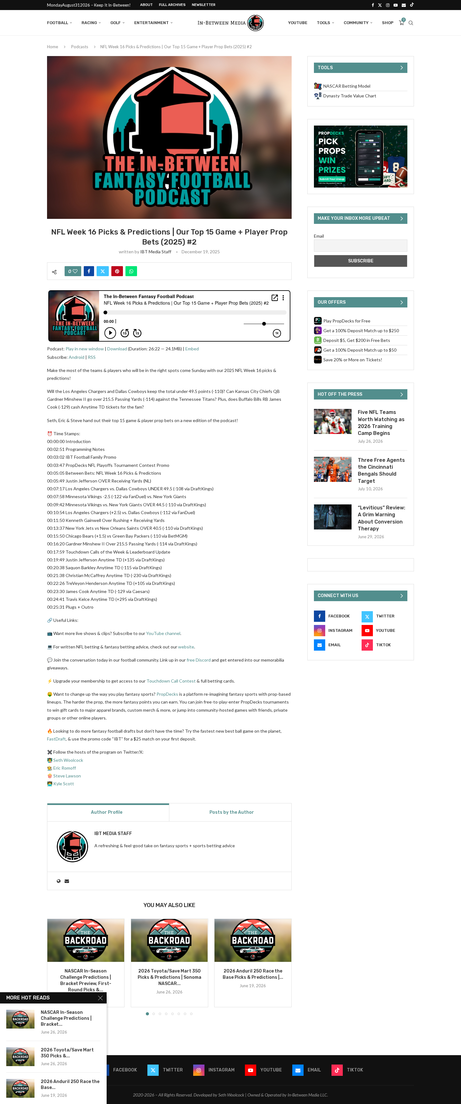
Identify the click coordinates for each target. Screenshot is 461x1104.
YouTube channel (163, 633)
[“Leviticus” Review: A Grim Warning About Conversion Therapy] (333, 516)
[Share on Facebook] (89, 271)
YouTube (297, 22)
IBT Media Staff (155, 251)
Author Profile (106, 812)
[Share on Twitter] (103, 271)
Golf (115, 22)
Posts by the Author (231, 812)
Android (76, 357)
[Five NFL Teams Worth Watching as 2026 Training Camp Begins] (333, 421)
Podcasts (79, 46)
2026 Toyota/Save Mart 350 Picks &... (67, 1053)
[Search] (411, 22)
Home (52, 46)
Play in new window (85, 348)
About (146, 5)
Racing (89, 22)
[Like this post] (75, 271)
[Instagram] (387, 5)
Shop (388, 22)
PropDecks (167, 694)
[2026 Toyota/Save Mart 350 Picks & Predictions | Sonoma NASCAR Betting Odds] (169, 940)
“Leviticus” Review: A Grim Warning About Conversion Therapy (381, 518)
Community (356, 22)
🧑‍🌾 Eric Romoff (61, 768)
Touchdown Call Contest (171, 681)
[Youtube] (396, 5)
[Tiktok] (412, 5)
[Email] (404, 5)
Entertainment (151, 22)
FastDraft (56, 738)
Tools (323, 22)
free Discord (199, 660)
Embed (192, 348)
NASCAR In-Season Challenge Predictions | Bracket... (66, 1018)
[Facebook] (373, 5)
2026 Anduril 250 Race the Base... (70, 1084)
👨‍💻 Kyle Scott (60, 783)
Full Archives (172, 5)
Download (117, 348)
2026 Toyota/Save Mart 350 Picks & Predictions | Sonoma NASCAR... (169, 977)
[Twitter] (380, 5)
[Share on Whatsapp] (131, 271)
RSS (92, 357)
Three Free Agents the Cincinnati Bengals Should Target (381, 470)
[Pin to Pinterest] (117, 271)
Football (57, 22)
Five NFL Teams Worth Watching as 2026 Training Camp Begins (381, 422)
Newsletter (203, 5)
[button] (55, 966)
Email (319, 236)
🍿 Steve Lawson (64, 775)
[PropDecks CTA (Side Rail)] (360, 128)
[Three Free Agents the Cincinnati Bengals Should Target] (333, 469)
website (186, 646)
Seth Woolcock (68, 760)
